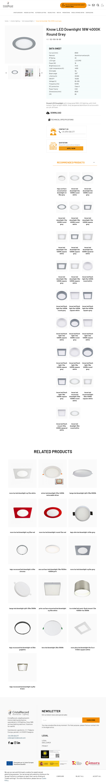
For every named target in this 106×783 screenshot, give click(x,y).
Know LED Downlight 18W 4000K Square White (74, 280)
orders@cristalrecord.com (17, 738)
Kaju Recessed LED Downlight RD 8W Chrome (22, 570)
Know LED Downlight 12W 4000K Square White (61, 250)
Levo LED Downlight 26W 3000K (52, 647)
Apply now (71, 148)
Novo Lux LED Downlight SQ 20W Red (22, 532)
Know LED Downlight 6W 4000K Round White (75, 192)
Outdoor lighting (40, 12)
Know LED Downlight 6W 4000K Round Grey (88, 192)
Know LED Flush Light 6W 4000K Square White (74, 308)
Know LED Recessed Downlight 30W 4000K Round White (74, 396)
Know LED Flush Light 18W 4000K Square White (74, 366)
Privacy (45, 746)
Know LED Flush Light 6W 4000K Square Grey (87, 308)
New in (59, 12)
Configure (60, 776)
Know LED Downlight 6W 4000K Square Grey (75, 250)
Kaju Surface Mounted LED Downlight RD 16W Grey (61, 192)
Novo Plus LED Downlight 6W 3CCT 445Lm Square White (83, 649)
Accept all (97, 776)
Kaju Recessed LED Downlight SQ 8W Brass (22, 688)
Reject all (80, 776)
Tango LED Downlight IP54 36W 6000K (82, 493)
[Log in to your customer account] (102, 4)
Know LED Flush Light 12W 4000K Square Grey (61, 366)
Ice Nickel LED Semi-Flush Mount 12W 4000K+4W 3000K (82, 609)
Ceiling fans (51, 12)
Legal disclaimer (46, 742)
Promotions (66, 12)
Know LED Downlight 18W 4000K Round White (74, 221)
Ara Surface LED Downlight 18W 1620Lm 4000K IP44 (52, 570)
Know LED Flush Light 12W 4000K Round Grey (74, 337)
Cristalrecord (17, 12)
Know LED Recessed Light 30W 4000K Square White (87, 395)
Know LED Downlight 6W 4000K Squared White (87, 250)
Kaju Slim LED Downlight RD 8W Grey (82, 532)
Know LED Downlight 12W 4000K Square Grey (87, 221)
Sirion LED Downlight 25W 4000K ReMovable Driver (52, 494)
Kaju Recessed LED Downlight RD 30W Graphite (22, 649)
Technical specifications (60, 120)
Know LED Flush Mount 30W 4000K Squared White (61, 427)
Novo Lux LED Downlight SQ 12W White (22, 493)
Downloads (89, 12)
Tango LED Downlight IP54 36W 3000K (22, 608)
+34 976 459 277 (68, 131)
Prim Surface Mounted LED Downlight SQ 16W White (52, 609)
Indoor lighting (29, 12)
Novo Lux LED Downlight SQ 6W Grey (82, 569)
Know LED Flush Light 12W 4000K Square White (61, 337)
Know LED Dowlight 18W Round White (75, 426)
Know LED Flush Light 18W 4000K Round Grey (87, 366)
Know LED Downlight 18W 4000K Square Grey (61, 280)
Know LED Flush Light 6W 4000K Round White (87, 279)
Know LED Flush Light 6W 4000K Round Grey (61, 308)
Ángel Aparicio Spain (77, 12)
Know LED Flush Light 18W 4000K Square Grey (61, 395)
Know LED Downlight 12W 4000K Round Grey (61, 221)
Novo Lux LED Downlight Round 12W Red (52, 532)
